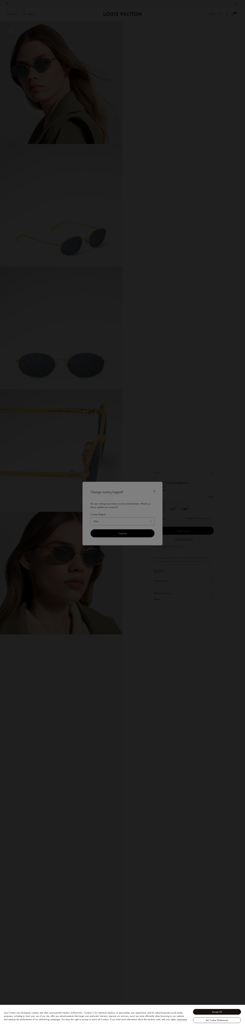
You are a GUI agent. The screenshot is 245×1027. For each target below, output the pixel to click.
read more (182, 1019)
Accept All (217, 1011)
